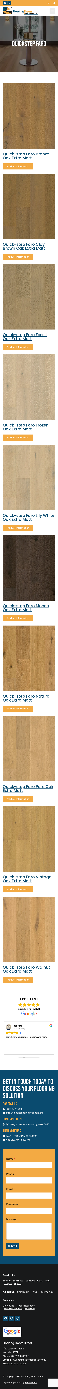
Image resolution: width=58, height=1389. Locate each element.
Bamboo (30, 1280)
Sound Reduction (13, 1308)
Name (10, 1159)
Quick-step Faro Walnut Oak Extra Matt (26, 969)
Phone (10, 1174)
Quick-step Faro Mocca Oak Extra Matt (26, 608)
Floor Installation (26, 1305)
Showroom (23, 1292)
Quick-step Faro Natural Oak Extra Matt (27, 698)
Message (11, 1219)
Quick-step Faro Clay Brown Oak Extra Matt (24, 246)
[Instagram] (9, 3)
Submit (12, 1246)
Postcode (12, 1204)
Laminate (18, 1280)
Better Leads (31, 1382)
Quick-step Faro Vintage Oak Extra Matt (27, 879)
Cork (40, 1280)
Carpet (8, 1283)
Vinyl (47, 1280)
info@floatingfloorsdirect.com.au (28, 1359)
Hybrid (17, 1283)
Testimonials (46, 1292)
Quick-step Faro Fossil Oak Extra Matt (25, 336)
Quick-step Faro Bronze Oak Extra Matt (26, 156)
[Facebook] (5, 3)
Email (10, 1189)
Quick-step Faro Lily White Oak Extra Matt (28, 517)
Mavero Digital (6, 1384)
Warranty (30, 1308)
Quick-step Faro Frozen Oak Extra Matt (26, 427)
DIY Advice (8, 1305)
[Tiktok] (17, 1318)
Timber (7, 1280)
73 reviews (34, 1008)
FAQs (34, 1292)
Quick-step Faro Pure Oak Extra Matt (28, 788)
